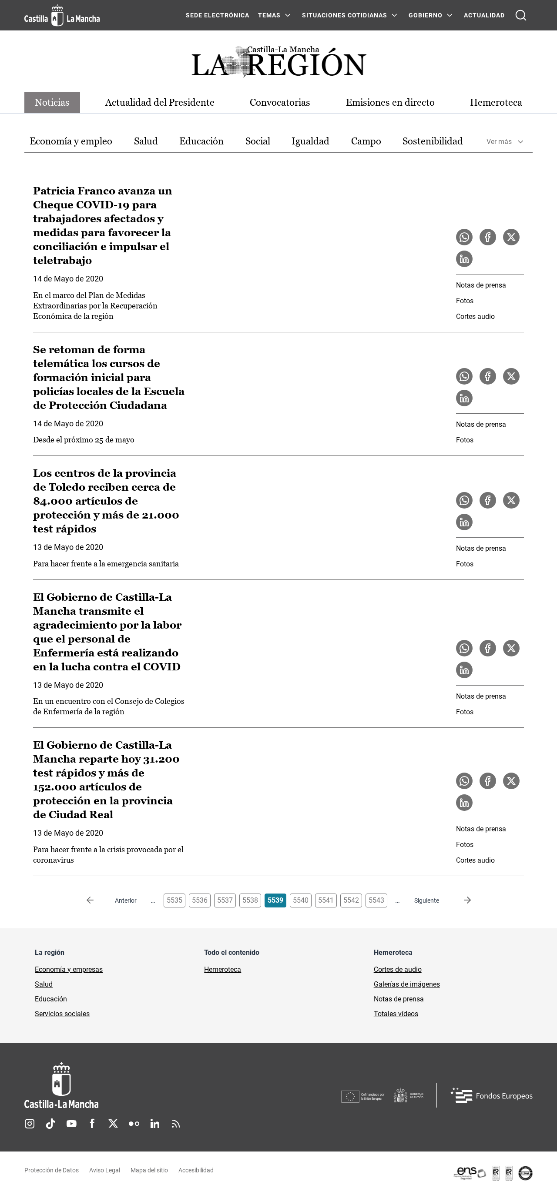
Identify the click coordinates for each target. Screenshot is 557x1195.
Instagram (29, 1123)
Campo (366, 141)
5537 (225, 900)
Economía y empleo (71, 141)
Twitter (113, 1123)
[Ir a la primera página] (97, 900)
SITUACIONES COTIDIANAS (344, 15)
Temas (269, 15)
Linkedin (154, 1123)
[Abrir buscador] (521, 15)
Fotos (464, 301)
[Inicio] (142, 1085)
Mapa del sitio (149, 1170)
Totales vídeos (396, 1014)
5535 (174, 900)
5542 (351, 900)
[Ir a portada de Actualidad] (278, 64)
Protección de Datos (51, 1170)
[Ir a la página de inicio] (62, 15)
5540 (301, 900)
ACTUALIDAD (484, 15)
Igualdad (310, 141)
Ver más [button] (499, 141)
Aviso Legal (104, 1170)
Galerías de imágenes (407, 984)
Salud (146, 141)
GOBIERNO (426, 15)
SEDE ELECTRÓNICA (217, 15)
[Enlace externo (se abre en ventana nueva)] (493, 1173)
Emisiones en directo (390, 102)
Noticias (52, 102)
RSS (175, 1123)
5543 (376, 900)
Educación (201, 141)
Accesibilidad (196, 1170)
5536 (200, 900)
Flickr (134, 1123)
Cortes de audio (398, 969)
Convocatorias (280, 102)
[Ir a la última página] (460, 900)
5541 (326, 900)
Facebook (92, 1123)
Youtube (71, 1123)
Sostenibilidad (433, 141)
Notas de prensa (481, 285)
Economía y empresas (69, 969)
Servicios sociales (62, 1014)
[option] (70, 141)
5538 (250, 900)
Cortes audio (475, 316)
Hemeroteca (496, 102)
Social (257, 141)
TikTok (50, 1123)
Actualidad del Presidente (160, 102)
